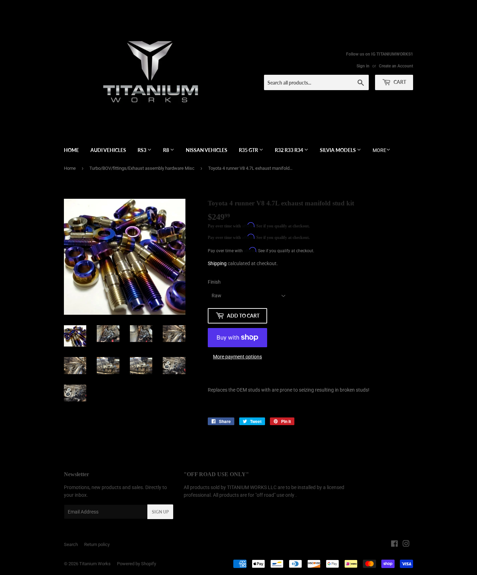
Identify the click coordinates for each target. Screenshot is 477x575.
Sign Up (160, 512)
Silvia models (338, 150)
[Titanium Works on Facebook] (394, 544)
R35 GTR (249, 150)
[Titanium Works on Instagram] (406, 544)
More (379, 150)
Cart (399, 82)
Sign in (363, 66)
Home (71, 150)
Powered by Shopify (136, 563)
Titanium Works (95, 563)
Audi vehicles (108, 150)
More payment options (237, 356)
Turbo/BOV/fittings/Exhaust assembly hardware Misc (142, 168)
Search (71, 544)
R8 (166, 150)
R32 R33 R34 (289, 150)
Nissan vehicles (206, 150)
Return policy (97, 544)
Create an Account (396, 66)
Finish (214, 282)
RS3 (142, 150)
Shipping (217, 263)
